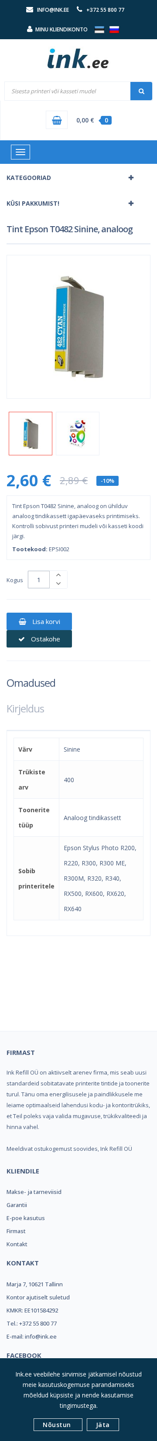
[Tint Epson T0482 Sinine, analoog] (30, 433)
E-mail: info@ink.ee (32, 1336)
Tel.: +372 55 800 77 (32, 1323)
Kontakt (17, 1244)
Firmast (16, 1231)
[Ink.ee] (78, 54)
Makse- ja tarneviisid (34, 1192)
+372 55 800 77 (105, 10)
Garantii (17, 1205)
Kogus (15, 580)
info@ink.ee (53, 10)
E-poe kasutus (26, 1218)
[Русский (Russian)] (114, 29)
